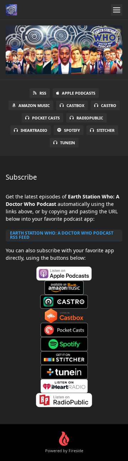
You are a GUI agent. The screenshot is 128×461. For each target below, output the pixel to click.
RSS (42, 93)
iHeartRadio (34, 130)
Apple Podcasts (78, 93)
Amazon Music (34, 105)
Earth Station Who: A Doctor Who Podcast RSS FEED (61, 235)
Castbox (75, 105)
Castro (108, 105)
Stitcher (105, 130)
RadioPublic (89, 117)
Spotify (72, 130)
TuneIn (67, 142)
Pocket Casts (46, 117)
